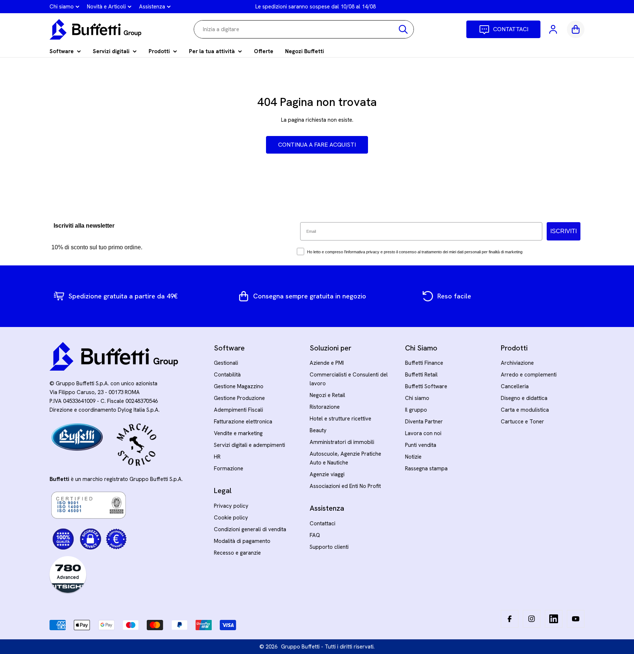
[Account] (553, 29)
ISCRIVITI (563, 231)
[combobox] (303, 29)
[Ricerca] (403, 29)
